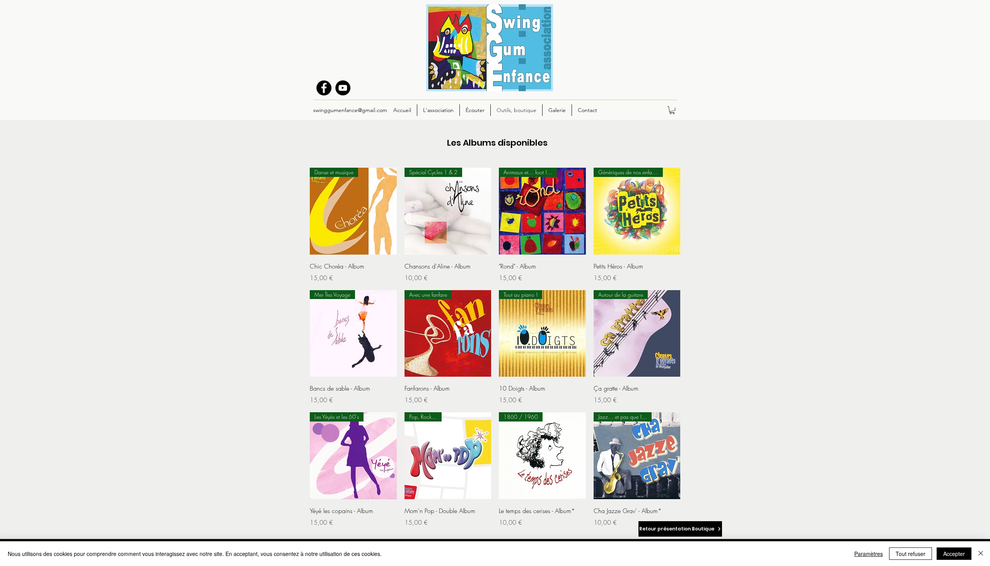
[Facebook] (323, 87)
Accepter (954, 554)
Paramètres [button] (868, 554)
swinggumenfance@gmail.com (350, 110)
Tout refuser (910, 554)
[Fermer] (980, 553)
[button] (672, 110)
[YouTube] (342, 87)
